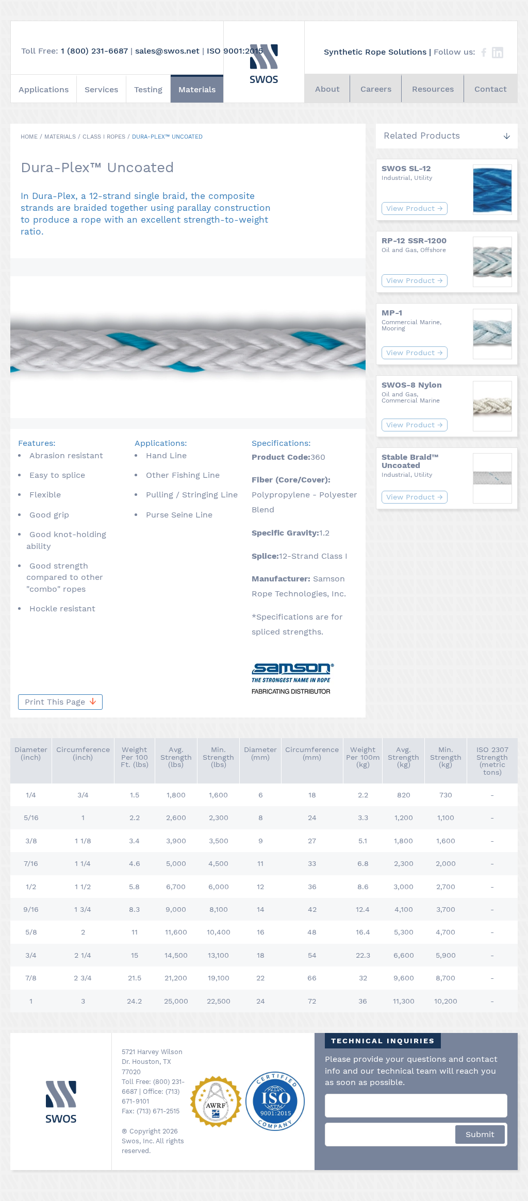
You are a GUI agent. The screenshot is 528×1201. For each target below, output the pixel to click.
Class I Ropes (103, 137)
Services (101, 89)
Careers (375, 89)
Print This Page (56, 702)
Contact (490, 89)
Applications (44, 89)
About (327, 89)
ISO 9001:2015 (235, 51)
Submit (480, 1134)
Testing (148, 89)
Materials (197, 89)
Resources (433, 89)
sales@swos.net (167, 51)
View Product (414, 208)
